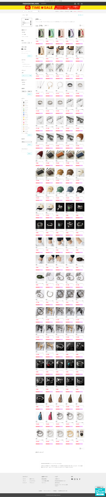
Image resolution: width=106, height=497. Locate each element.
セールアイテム (32, 480)
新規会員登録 (44, 478)
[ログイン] (75, 4)
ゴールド (26, 124)
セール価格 (24, 34)
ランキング (25, 482)
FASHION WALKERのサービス (60, 480)
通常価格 (23, 32)
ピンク (26, 121)
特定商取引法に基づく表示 (62, 490)
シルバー (26, 126)
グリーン (26, 109)
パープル (26, 116)
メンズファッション (26, 64)
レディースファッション (27, 66)
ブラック (26, 102)
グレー (26, 104)
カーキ (26, 110)
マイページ (44, 482)
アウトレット (32, 482)
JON (27, 14)
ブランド (24, 480)
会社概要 (40, 490)
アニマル (26, 131)
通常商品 (23, 82)
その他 (26, 133)
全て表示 (24, 49)
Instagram (75, 479)
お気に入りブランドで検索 (26, 75)
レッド (26, 122)
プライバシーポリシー (47, 490)
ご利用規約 (55, 490)
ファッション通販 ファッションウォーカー (31, 4)
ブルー (26, 112)
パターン (26, 129)
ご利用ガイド (57, 478)
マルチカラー (27, 128)
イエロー (26, 117)
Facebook (80, 479)
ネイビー (26, 114)
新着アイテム (32, 478)
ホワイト (26, 100)
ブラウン (26, 105)
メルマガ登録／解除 (45, 480)
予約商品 (23, 84)
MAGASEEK (43, 3)
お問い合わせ (57, 482)
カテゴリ (24, 478)
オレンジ (26, 119)
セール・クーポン (25, 36)
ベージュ (26, 107)
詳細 (61, 0)
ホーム (24, 14)
